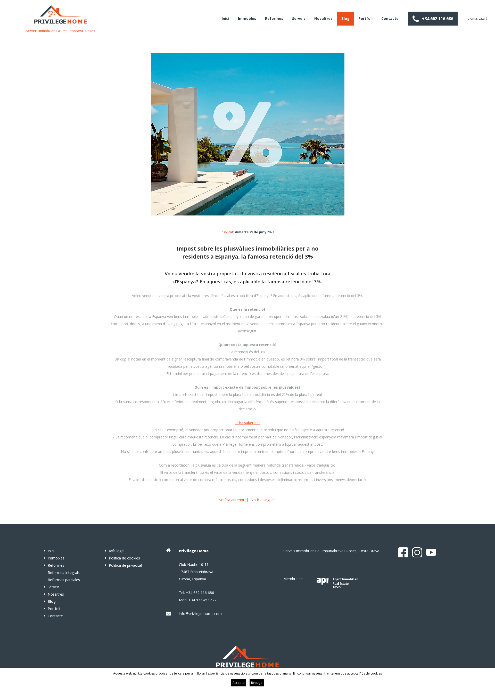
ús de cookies (372, 673)
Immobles (247, 18)
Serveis (299, 18)
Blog (345, 18)
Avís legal (116, 550)
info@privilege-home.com (200, 613)
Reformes (274, 18)
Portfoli (365, 18)
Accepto (239, 682)
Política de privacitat (125, 565)
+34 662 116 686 (437, 18)
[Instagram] (417, 552)
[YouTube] (431, 552)
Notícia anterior (231, 499)
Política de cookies (124, 558)
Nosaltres (323, 18)
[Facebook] (403, 552)
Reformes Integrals (64, 572)
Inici (225, 18)
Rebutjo (256, 682)
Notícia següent (264, 499)
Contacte (390, 18)
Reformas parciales (64, 579)
